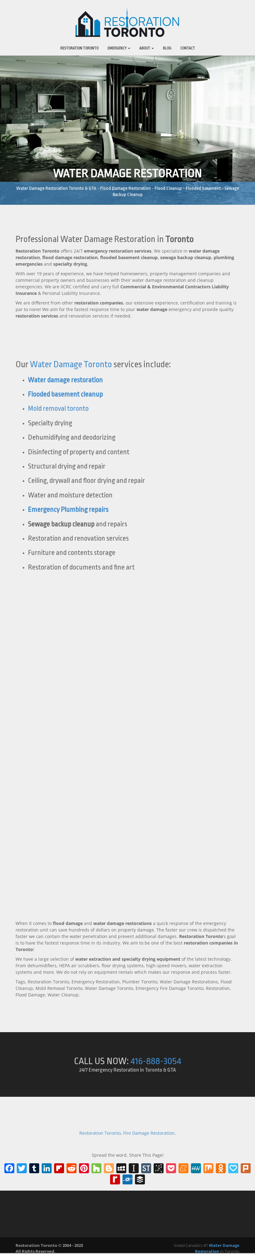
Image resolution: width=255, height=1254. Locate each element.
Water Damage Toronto (71, 364)
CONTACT (187, 48)
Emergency (117, 48)
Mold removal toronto (58, 409)
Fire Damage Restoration (148, 1133)
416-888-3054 (156, 1061)
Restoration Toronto (79, 48)
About (145, 48)
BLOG (167, 48)
